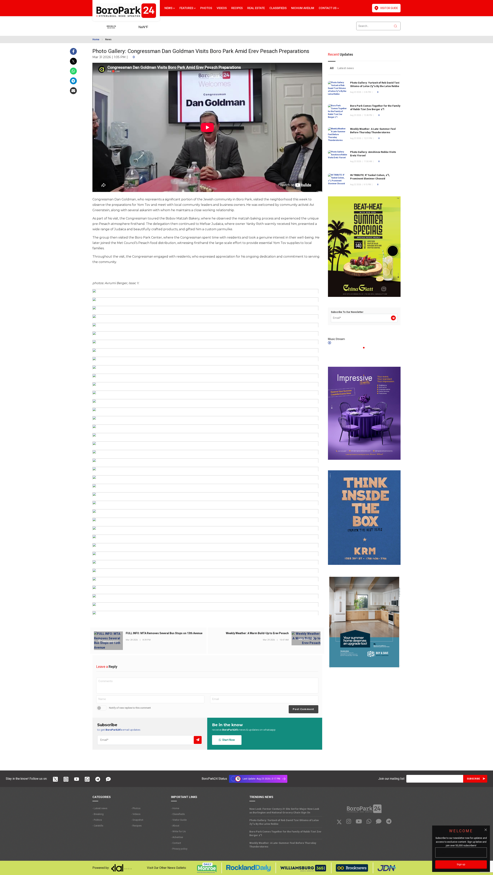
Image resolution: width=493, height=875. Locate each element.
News (168, 8)
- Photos (135, 808)
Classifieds (278, 8)
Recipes (237, 8)
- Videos (135, 814)
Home (95, 39)
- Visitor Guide (179, 819)
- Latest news (99, 808)
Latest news (345, 68)
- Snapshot (137, 819)
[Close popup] (485, 830)
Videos (222, 8)
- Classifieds (178, 814)
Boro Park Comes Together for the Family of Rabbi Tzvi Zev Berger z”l (285, 833)
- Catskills (97, 825)
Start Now (228, 739)
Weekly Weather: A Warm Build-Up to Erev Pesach (257, 633)
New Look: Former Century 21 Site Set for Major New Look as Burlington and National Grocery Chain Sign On (284, 810)
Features (186, 8)
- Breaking (98, 814)
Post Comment (303, 709)
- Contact (176, 843)
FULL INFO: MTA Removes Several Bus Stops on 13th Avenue (164, 633)
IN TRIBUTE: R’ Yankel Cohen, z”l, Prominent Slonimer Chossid (370, 177)
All (332, 68)
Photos (206, 8)
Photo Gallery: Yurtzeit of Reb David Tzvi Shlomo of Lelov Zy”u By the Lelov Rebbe (284, 822)
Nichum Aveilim (302, 8)
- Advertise (177, 837)
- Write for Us (178, 831)
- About (175, 825)
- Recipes (136, 825)
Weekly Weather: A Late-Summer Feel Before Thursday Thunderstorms (282, 845)
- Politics (97, 819)
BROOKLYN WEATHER (149, 25)
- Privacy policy (179, 848)
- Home (175, 808)
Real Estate (256, 8)
